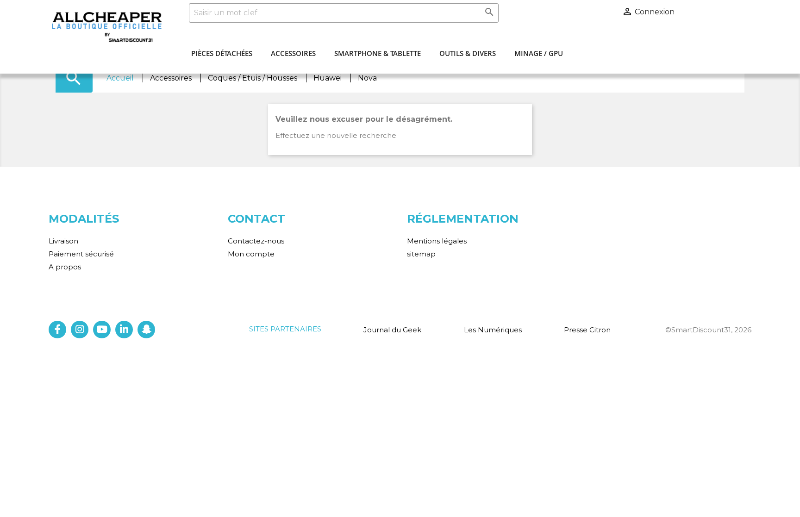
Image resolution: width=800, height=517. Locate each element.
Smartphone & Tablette (377, 53)
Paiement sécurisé (81, 253)
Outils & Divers (467, 53)
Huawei (328, 78)
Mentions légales (437, 241)
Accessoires (293, 53)
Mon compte (251, 253)
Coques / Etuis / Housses (253, 78)
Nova (367, 78)
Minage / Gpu (538, 53)
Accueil (121, 78)
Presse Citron (587, 329)
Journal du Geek (392, 329)
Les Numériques (493, 329)
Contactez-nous (256, 241)
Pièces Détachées (221, 53)
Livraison (63, 241)
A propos (65, 266)
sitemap (421, 253)
